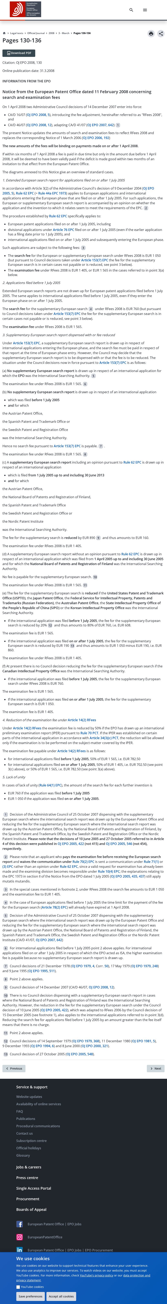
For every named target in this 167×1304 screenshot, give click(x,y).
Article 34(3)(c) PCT (104, 738)
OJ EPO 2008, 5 (38, 115)
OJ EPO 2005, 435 (124, 876)
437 (141, 876)
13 (72, 646)
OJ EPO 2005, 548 (80, 1054)
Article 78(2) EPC (54, 907)
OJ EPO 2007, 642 (100, 125)
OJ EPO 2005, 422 (54, 1010)
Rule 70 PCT (89, 733)
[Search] (132, 10)
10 (95, 577)
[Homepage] (4, 33)
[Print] (151, 33)
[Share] (161, 33)
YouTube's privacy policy (96, 1275)
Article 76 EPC (63, 229)
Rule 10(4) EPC (109, 871)
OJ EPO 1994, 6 (42, 1046)
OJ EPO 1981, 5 (143, 1041)
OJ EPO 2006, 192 (96, 138)
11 (85, 585)
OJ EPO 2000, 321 (95, 1046)
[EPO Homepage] (25, 9)
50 (106, 966)
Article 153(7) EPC (94, 260)
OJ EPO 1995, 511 (42, 971)
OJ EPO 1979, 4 (83, 966)
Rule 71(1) (151, 861)
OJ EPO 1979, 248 (145, 966)
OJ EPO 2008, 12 (39, 125)
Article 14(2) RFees (82, 720)
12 (50, 625)
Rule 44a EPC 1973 (52, 193)
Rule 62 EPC (25, 193)
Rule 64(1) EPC (50, 785)
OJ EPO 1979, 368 (86, 1041)
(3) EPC (7, 866)
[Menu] (146, 10)
